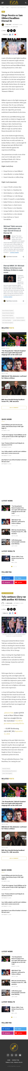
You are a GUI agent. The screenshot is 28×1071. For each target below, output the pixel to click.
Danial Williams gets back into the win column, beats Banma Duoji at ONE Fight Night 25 (12, 426)
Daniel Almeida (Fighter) (8, 313)
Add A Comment (14, 407)
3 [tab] (14, 566)
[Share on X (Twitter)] (11, 30)
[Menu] (3, 3)
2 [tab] (13, 566)
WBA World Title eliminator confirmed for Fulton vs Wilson (14, 377)
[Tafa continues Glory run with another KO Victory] (14, 625)
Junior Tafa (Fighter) (7, 773)
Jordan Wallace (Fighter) (19, 320)
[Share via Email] (14, 30)
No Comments (6, 26)
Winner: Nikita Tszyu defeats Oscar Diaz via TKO (18, 558)
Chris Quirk (9, 603)
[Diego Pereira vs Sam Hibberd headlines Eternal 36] (14, 46)
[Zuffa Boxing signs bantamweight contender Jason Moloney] (6, 542)
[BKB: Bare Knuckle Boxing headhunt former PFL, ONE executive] (14, 388)
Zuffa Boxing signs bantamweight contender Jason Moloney (18, 541)
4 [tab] (16, 566)
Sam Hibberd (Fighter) (7, 322)
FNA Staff (8, 24)
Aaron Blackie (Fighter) (7, 310)
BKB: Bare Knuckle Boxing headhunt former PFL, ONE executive (13, 400)
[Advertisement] (14, 482)
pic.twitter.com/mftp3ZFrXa (14, 723)
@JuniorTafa (9, 713)
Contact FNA (15, 1060)
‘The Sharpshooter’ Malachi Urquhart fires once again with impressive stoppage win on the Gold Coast (14, 352)
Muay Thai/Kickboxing (7, 593)
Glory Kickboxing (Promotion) (9, 771)
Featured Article (20, 317)
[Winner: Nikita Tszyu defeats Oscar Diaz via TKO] (6, 558)
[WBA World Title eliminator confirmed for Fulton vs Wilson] (14, 365)
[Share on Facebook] (8, 30)
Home (8, 1060)
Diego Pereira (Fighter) (7, 315)
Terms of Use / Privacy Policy (14, 1062)
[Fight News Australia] (14, 2)
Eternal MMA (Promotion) (8, 317)
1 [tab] (12, 566)
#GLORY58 (19, 721)
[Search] (25, 3)
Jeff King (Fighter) (6, 320)
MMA (3, 11)
